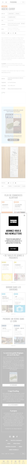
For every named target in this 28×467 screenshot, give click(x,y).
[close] (24, 215)
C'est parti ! (13, 249)
